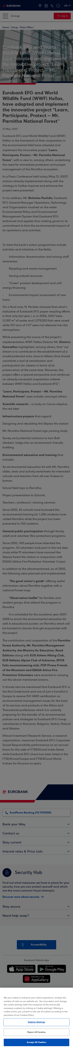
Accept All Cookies (36, 1042)
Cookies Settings (36, 1022)
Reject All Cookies (36, 1032)
